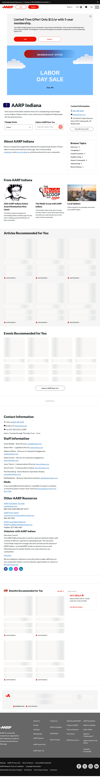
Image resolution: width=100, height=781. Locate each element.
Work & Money (76, 167)
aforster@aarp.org (42, 468)
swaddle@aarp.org (34, 444)
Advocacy (74, 147)
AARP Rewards (38, 738)
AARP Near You (38, 751)
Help (86, 7)
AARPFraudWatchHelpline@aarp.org (18, 525)
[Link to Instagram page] (16, 569)
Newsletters (54, 733)
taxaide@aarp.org (10, 506)
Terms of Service (27, 763)
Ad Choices (28, 770)
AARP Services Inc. (73, 740)
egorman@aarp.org (11, 460)
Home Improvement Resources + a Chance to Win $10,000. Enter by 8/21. (25, 2)
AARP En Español (56, 727)
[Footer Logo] (11, 727)
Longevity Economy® (87, 750)
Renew (49, 39)
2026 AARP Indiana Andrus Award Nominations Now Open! (16, 206)
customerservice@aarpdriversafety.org (19, 515)
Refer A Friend (55, 740)
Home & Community (78, 160)
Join (25, 39)
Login (77, 7)
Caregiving (74, 150)
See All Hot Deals (76, 607)
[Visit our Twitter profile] (11, 569)
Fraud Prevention (77, 153)
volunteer (9, 152)
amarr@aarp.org (36, 447)
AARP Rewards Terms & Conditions (12, 766)
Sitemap (2, 763)
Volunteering (75, 163)
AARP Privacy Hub (13, 763)
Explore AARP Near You (45, 122)
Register (70, 7)
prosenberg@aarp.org (12, 474)
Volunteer (8, 555)
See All (59, 591)
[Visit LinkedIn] (96, 766)
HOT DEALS (75, 595)
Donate (35, 725)
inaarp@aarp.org (79, 114)
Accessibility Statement (43, 763)
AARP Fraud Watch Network (15, 522)
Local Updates (73, 203)
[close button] (90, 16)
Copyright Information (33, 766)
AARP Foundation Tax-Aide (14, 503)
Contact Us (54, 721)
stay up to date (21, 152)
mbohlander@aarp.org (49, 478)
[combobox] (50, 127)
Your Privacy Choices (41, 770)
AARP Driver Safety (11, 513)
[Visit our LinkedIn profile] (21, 569)
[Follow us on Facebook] (6, 569)
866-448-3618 (78, 111)
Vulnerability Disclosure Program (11, 770)
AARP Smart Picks (39, 744)
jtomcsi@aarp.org (42, 464)
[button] (91, 7)
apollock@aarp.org (11, 454)
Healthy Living (76, 157)
